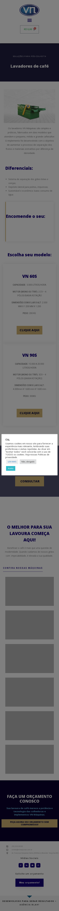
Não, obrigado (27, 461)
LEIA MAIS (12, 461)
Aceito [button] (10, 468)
